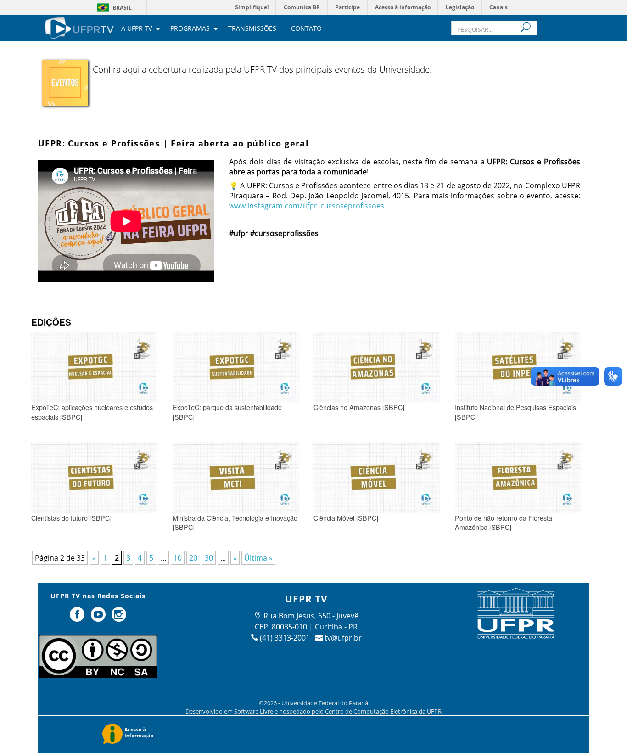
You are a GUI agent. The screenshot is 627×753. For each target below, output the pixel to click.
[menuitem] (79, 27)
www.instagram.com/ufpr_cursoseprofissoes (306, 206)
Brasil (122, 7)
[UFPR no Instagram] (119, 618)
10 (178, 558)
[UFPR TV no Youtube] (99, 618)
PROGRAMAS (190, 29)
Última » (258, 558)
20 (193, 558)
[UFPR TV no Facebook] (78, 618)
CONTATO (306, 29)
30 (209, 558)
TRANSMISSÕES (252, 29)
